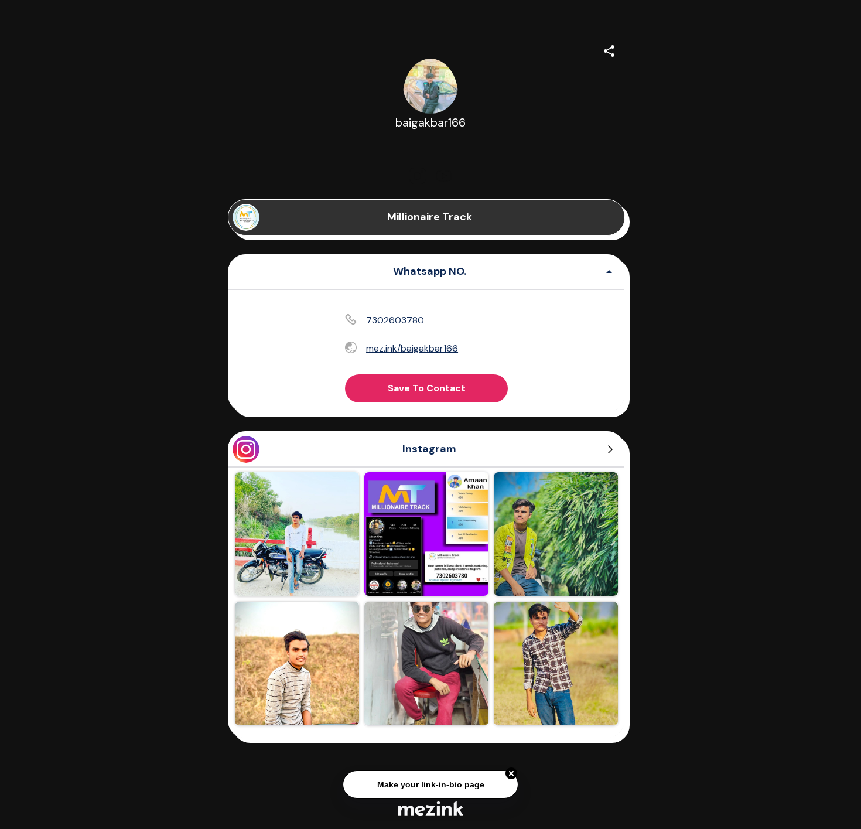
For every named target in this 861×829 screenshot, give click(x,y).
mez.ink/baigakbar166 (412, 348)
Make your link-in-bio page (430, 782)
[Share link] (609, 49)
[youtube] (443, 175)
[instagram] (417, 175)
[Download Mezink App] (430, 808)
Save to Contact (427, 388)
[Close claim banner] (511, 772)
